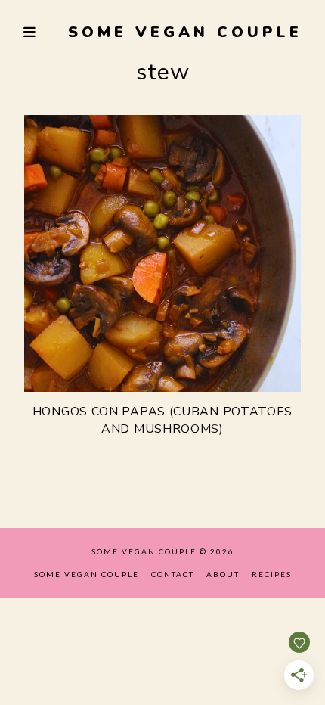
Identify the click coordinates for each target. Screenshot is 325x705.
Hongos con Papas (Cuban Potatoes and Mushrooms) (162, 419)
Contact (172, 574)
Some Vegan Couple (185, 32)
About (223, 574)
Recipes (272, 574)
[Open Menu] (30, 32)
